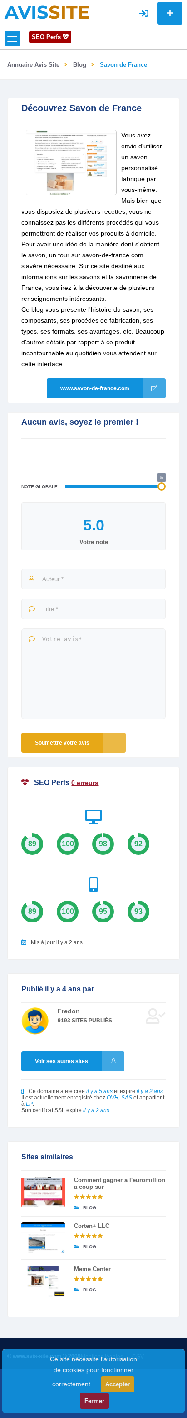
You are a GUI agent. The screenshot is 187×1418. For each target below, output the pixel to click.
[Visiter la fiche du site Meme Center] (42, 1281)
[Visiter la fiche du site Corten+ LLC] (42, 1237)
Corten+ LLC (91, 1225)
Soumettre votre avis (62, 743)
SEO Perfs (47, 37)
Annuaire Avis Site (33, 64)
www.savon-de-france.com (94, 388)
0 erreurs (84, 782)
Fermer (94, 1401)
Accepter (117, 1384)
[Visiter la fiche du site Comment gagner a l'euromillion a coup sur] (42, 1192)
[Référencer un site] (169, 13)
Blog (79, 64)
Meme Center (92, 1269)
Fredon (69, 1011)
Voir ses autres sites (61, 1061)
